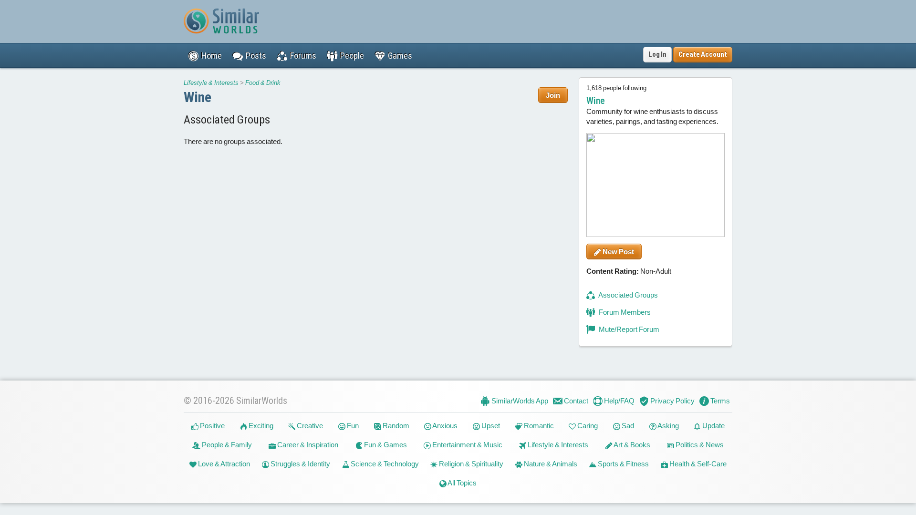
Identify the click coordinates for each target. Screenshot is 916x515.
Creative (309, 426)
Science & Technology (384, 464)
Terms (719, 401)
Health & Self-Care (697, 464)
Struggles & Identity (299, 464)
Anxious (444, 426)
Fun (352, 426)
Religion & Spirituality (470, 464)
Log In (657, 54)
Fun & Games (385, 445)
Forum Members (624, 312)
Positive (211, 426)
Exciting (260, 426)
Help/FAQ (619, 401)
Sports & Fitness (622, 464)
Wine (197, 97)
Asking (667, 426)
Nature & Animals (549, 464)
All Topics (462, 483)
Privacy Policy (672, 401)
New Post (617, 251)
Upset (490, 426)
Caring (587, 426)
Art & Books (631, 445)
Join (553, 95)
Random (395, 426)
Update (713, 426)
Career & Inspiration (307, 445)
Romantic (538, 426)
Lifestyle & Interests (211, 82)
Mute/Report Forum (628, 329)
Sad (627, 426)
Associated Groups (627, 295)
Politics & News (699, 445)
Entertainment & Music (466, 445)
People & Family (226, 445)
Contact (575, 401)
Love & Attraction (223, 464)
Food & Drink (263, 82)
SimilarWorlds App (519, 401)
